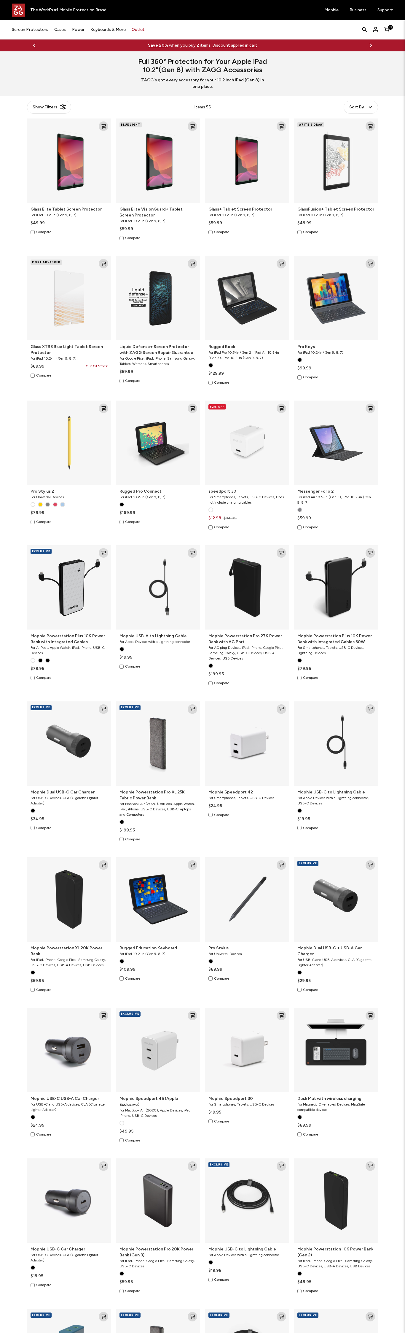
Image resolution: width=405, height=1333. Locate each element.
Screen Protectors (30, 29)
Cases (60, 29)
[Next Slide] (371, 45)
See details (225, 45)
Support (385, 10)
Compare (43, 232)
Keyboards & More (108, 29)
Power (78, 29)
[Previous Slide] (34, 45)
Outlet (138, 29)
